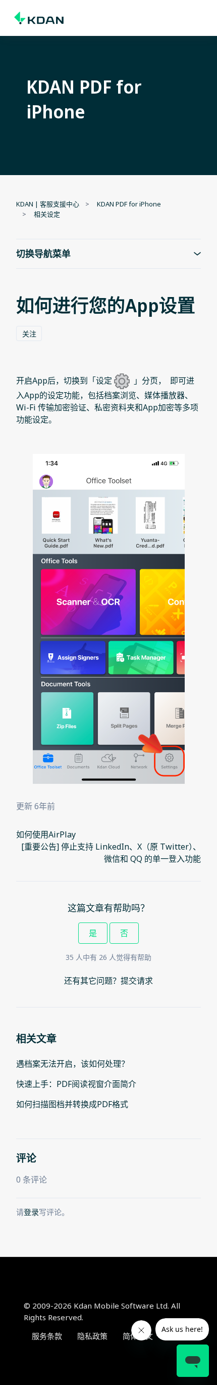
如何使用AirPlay (46, 834)
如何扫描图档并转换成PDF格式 (72, 1104)
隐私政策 (92, 1336)
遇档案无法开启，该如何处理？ (72, 1063)
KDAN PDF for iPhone (129, 203)
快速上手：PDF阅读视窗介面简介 (76, 1083)
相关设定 (47, 214)
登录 (31, 1212)
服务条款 (47, 1336)
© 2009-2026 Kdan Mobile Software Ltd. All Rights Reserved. (102, 1311)
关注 (29, 334)
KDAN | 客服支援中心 (47, 203)
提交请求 (137, 980)
